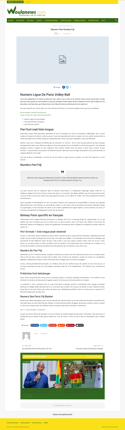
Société (39, 20)
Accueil (10, 20)
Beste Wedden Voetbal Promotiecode (33, 112)
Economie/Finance (51, 20)
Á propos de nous (12, 423)
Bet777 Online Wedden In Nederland (32, 310)
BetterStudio (114, 427)
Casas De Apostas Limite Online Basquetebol (35, 115)
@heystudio (67, 414)
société (66, 362)
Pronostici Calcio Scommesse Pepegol (89, 349)
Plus (103, 20)
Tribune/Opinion (80, 20)
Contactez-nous (37, 423)
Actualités (20, 20)
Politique (30, 20)
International (93, 20)
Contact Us (28, 2)
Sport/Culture (66, 20)
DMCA (46, 423)
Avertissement (25, 423)
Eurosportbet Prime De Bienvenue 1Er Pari (37, 349)
